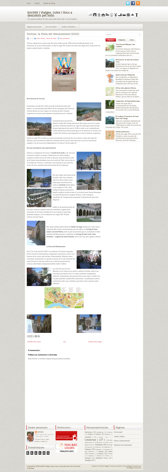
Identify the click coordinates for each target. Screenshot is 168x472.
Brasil (98, 434)
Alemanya (88, 432)
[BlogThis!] (30, 336)
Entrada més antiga (95, 342)
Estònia (98, 447)
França (88, 449)
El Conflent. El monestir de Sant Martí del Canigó (127, 117)
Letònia (110, 454)
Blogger (31, 468)
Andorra (109, 432)
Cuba (106, 442)
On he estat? (52, 27)
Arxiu (132, 40)
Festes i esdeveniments (122, 441)
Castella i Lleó (103, 437)
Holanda (98, 449)
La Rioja (101, 454)
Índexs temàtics (69, 27)
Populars (111, 40)
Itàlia (110, 451)
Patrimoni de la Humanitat (123, 445)
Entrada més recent (34, 342)
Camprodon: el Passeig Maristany (128, 101)
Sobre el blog (49, 3)
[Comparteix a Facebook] (36, 336)
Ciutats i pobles (119, 436)
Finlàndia (107, 447)
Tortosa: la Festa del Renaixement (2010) (53, 34)
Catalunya (91, 439)
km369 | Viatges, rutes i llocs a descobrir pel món (49, 14)
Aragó (90, 434)
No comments (64, 38)
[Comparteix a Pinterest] (39, 336)
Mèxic (107, 456)
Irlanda (101, 451)
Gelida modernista (122, 132)
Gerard (40, 432)
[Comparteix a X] (33, 336)
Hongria (107, 449)
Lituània (91, 456)
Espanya (99, 444)
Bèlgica (107, 434)
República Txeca (102, 458)
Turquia (88, 460)
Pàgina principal (34, 27)
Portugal (88, 458)
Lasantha (119, 466)
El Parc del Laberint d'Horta (126, 88)
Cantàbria (88, 437)
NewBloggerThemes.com (134, 468)
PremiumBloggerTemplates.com (132, 466)
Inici (29, 3)
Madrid (99, 456)
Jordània (92, 454)
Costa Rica (98, 442)
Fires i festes (41, 38)
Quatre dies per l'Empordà (125, 75)
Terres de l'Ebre (51, 38)
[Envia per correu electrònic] (28, 336)
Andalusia (100, 432)
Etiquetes (122, 40)
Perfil (37, 3)
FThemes (101, 466)
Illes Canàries (90, 451)
